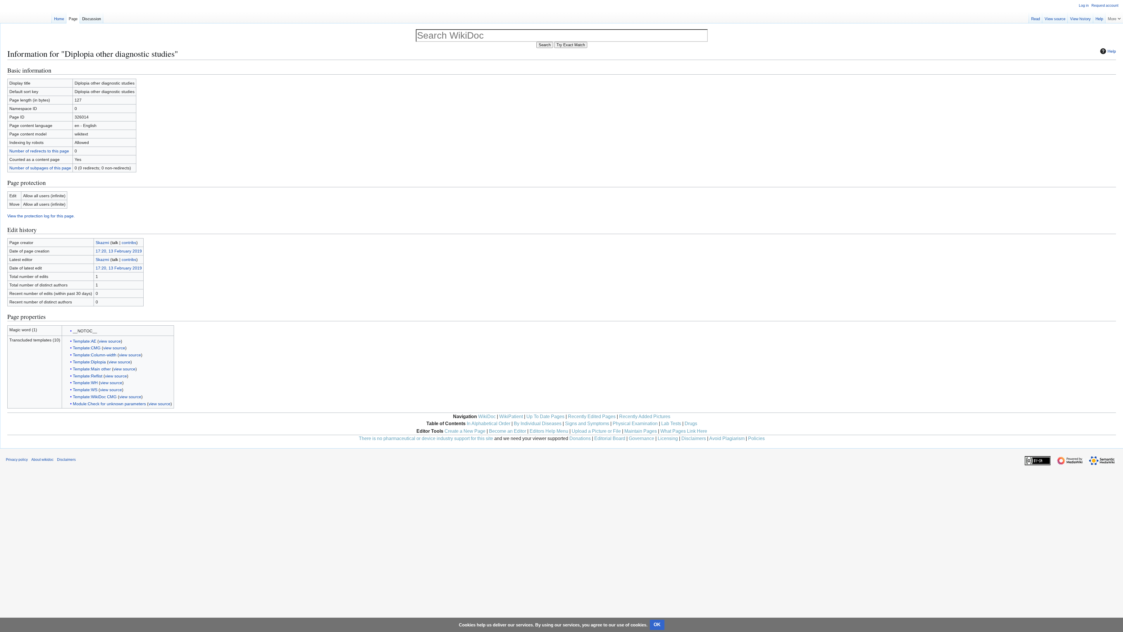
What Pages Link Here (683, 431)
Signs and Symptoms (587, 423)
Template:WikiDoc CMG (95, 396)
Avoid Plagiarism (727, 438)
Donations (580, 438)
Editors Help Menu (549, 431)
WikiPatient (511, 416)
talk (115, 242)
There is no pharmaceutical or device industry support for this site (426, 438)
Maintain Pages (640, 431)
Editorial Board (609, 438)
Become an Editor (507, 431)
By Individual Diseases (538, 423)
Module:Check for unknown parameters (109, 403)
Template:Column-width (94, 355)
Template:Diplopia (89, 362)
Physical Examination (635, 423)
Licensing (668, 438)
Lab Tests (671, 423)
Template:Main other (92, 369)
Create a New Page (465, 431)
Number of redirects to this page (39, 151)
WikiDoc (487, 416)
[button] (1114, 17)
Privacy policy (17, 460)
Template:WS (85, 389)
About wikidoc (42, 460)
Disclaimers (693, 438)
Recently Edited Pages (592, 416)
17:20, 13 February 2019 (119, 251)
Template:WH (85, 382)
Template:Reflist (87, 376)
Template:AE (84, 341)
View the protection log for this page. (41, 216)
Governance (641, 438)
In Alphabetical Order (488, 423)
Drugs (691, 423)
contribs (129, 242)
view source (110, 341)
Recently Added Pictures (644, 416)
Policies (756, 438)
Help (1112, 51)
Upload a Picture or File (596, 431)
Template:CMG (87, 348)
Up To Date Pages (545, 416)
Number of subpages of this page (40, 168)
